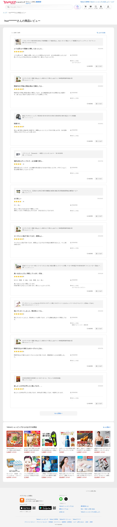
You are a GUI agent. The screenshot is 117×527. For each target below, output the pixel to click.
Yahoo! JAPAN (84, 2)
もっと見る (106, 427)
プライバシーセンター (42, 522)
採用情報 (69, 522)
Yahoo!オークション (65, 519)
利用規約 (51, 522)
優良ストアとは (63, 509)
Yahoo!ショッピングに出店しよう (100, 2)
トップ (5, 12)
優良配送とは (84, 506)
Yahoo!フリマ (77, 519)
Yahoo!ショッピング (42, 519)
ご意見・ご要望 (89, 522)
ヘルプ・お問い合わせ (78, 522)
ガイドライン (57, 522)
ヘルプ (112, 2)
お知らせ (61, 512)
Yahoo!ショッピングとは (66, 506)
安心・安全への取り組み (88, 509)
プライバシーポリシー (29, 522)
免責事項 (64, 522)
